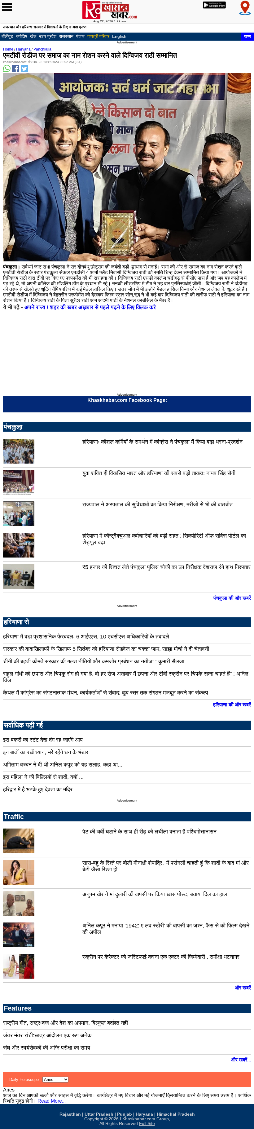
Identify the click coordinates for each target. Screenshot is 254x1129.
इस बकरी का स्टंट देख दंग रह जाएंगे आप (43, 740)
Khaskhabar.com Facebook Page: (127, 400)
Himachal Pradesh (176, 1114)
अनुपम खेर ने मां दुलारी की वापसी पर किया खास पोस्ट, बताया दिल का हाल (154, 894)
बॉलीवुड (7, 36)
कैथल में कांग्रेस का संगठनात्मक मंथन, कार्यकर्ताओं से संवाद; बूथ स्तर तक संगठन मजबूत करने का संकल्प (105, 693)
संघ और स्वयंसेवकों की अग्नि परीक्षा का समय (46, 1048)
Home (8, 49)
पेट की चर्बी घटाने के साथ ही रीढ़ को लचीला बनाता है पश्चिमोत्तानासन (149, 832)
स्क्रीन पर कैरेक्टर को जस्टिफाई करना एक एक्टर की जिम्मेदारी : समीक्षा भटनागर (160, 957)
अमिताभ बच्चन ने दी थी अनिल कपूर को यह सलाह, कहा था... (62, 765)
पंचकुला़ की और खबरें (232, 598)
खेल (33, 36)
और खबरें (243, 987)
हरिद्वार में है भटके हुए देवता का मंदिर (37, 789)
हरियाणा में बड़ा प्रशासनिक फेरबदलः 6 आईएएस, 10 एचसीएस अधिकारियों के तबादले (86, 636)
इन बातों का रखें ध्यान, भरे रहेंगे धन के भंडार (45, 752)
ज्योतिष (21, 36)
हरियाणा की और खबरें (232, 704)
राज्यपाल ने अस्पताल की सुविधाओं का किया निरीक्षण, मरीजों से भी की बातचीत (157, 504)
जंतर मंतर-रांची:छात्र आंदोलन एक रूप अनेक (47, 1035)
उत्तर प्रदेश (47, 36)
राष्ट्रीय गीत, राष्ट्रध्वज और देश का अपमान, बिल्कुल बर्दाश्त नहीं (65, 1023)
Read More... (51, 1101)
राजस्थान (66, 36)
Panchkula (42, 49)
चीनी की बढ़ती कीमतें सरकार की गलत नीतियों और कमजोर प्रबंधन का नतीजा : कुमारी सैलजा (93, 661)
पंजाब (80, 36)
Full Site (147, 1123)
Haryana (23, 49)
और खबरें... (241, 1059)
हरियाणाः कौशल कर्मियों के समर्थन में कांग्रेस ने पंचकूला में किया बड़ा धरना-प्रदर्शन (162, 442)
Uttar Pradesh (99, 1114)
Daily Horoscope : (25, 1079)
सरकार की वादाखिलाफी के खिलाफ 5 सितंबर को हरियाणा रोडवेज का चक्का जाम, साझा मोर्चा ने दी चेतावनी (106, 649)
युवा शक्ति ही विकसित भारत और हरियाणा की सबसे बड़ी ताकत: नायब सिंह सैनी (158, 473)
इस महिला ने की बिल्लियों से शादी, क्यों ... (43, 777)
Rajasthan (70, 1114)
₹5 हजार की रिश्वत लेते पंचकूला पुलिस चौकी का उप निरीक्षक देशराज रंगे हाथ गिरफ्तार (166, 567)
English (119, 36)
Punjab (124, 1114)
